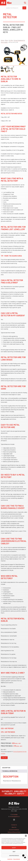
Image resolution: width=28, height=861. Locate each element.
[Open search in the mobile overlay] (13, 7)
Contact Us (14, 824)
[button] (26, 835)
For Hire (11, 40)
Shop (6, 40)
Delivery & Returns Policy (14, 832)
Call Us (4, 757)
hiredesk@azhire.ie (15, 816)
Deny (14, 851)
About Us (14, 827)
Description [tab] (6, 767)
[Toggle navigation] (25, 3)
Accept (14, 847)
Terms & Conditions (14, 829)
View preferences (14, 855)
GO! (24, 7)
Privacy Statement (16, 858)
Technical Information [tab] (9, 771)
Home (2, 40)
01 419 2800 (14, 814)
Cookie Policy (9, 858)
